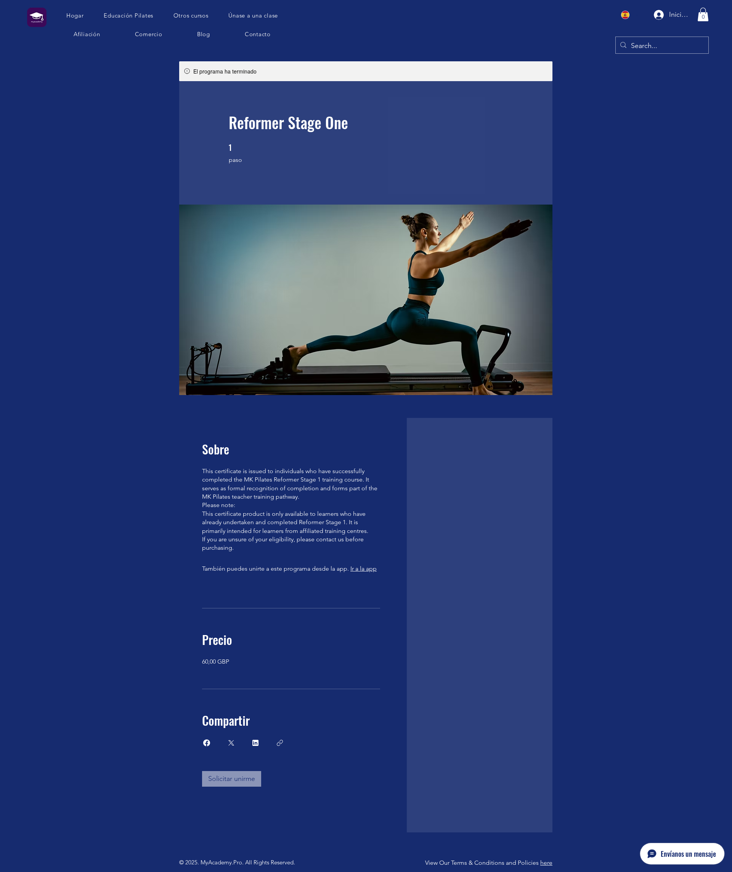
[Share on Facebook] (206, 742)
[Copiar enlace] (279, 742)
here (546, 862)
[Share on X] (231, 742)
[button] (253, 15)
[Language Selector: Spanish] (630, 14)
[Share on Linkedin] (255, 742)
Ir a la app (363, 568)
